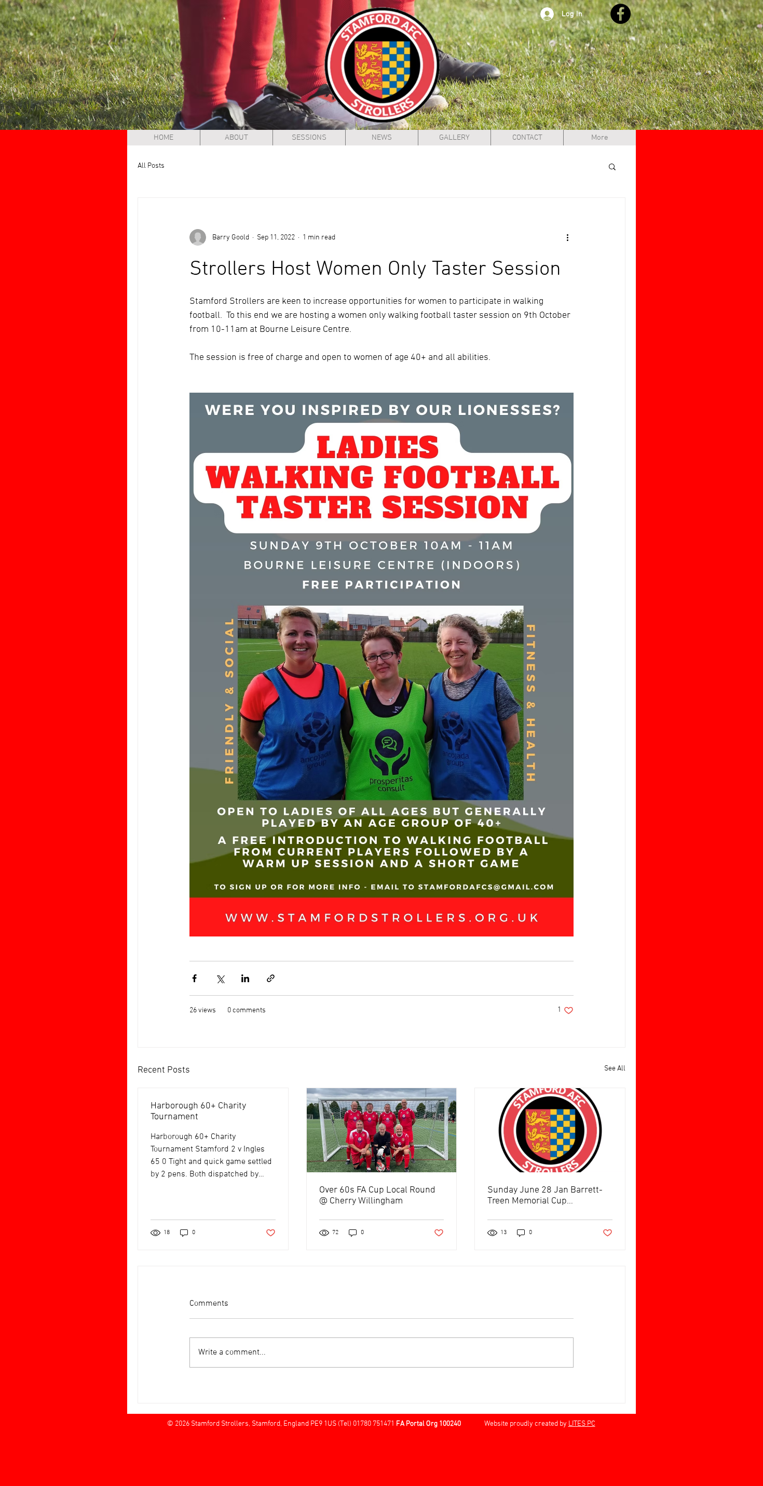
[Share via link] (271, 978)
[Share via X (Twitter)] (220, 978)
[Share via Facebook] (194, 978)
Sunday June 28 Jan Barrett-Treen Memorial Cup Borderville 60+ (545, 1196)
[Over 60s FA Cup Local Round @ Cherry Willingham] (382, 1130)
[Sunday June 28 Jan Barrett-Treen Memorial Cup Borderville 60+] (550, 1130)
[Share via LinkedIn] (245, 978)
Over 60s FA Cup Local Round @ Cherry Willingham (377, 1196)
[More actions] (567, 237)
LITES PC (581, 1424)
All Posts (151, 166)
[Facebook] (620, 14)
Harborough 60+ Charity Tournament (198, 1111)
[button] (612, 166)
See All (614, 1068)
